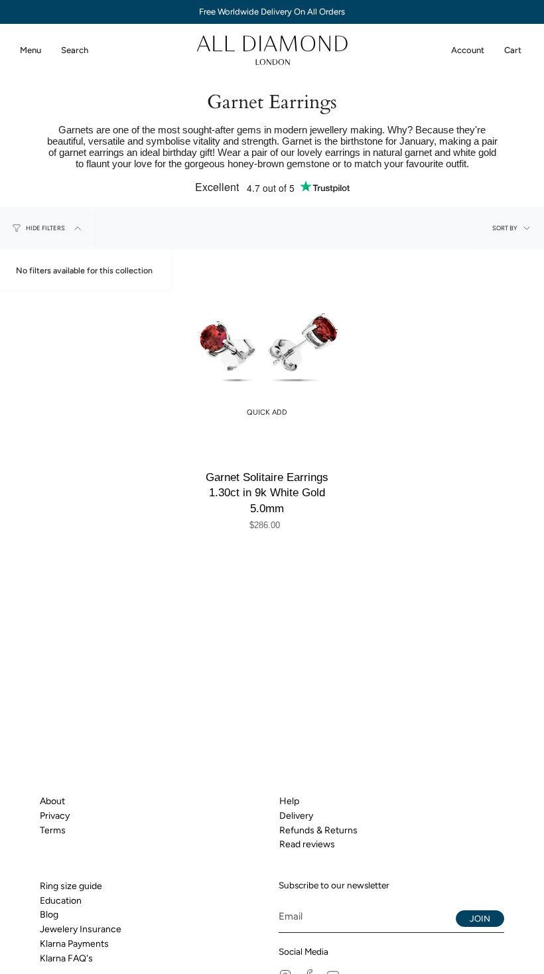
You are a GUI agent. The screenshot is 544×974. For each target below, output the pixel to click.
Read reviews (307, 844)
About (52, 801)
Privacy (55, 815)
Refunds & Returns (318, 830)
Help (289, 801)
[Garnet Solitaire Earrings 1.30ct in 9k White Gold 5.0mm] (267, 345)
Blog (49, 914)
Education (61, 900)
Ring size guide (71, 886)
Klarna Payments (74, 943)
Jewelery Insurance (80, 929)
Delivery (296, 815)
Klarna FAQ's (66, 958)
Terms (53, 830)
